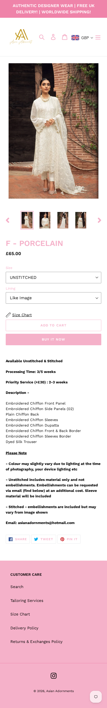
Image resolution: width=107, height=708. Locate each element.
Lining (10, 288)
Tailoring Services (26, 600)
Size (9, 268)
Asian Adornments (60, 691)
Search (16, 586)
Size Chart (20, 614)
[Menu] (98, 37)
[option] (27, 220)
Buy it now (53, 339)
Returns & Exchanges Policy (36, 641)
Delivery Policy (24, 628)
